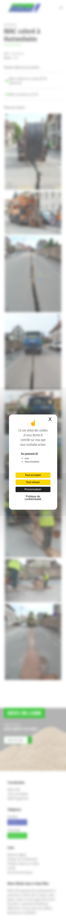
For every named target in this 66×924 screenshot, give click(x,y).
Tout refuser (33, 482)
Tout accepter (33, 475)
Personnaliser (33, 489)
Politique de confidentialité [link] (33, 498)
